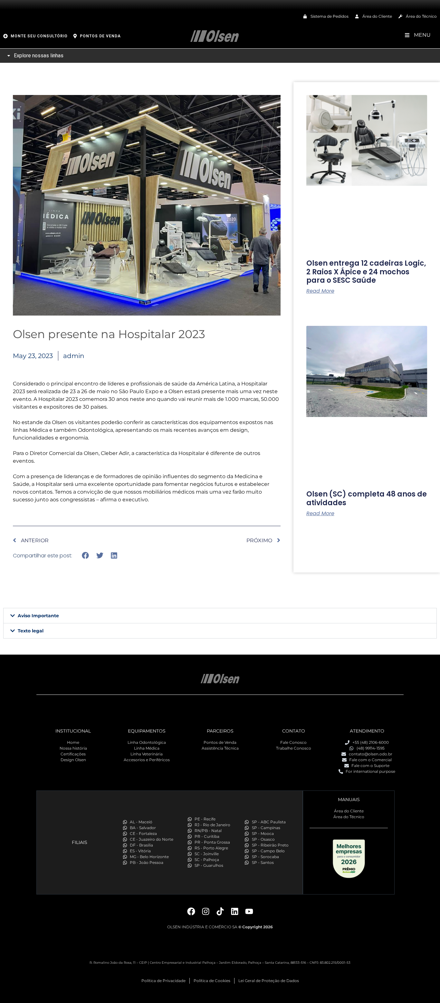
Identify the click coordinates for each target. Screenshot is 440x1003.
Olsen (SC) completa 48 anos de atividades (366, 498)
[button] (85, 555)
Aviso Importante (38, 616)
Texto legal (30, 631)
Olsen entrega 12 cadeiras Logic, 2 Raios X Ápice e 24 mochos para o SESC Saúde (366, 271)
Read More (320, 291)
